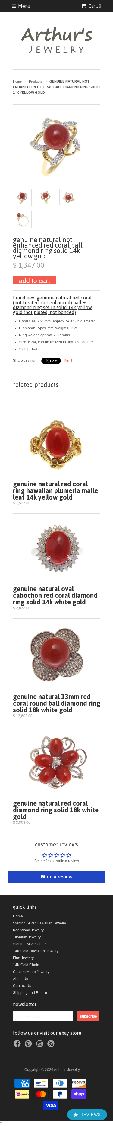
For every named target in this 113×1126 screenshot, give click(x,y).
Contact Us (22, 986)
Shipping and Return (30, 993)
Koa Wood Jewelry (28, 930)
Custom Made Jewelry (31, 972)
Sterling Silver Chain (30, 944)
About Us (20, 979)
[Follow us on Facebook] (18, 1045)
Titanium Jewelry (27, 937)
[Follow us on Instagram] (40, 1045)
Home (18, 916)
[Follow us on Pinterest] (29, 1045)
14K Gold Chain (26, 965)
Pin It (68, 360)
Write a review (56, 876)
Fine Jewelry (23, 958)
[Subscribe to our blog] (51, 1045)
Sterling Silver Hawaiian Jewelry (39, 923)
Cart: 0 (94, 6)
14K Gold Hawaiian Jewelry (35, 951)
